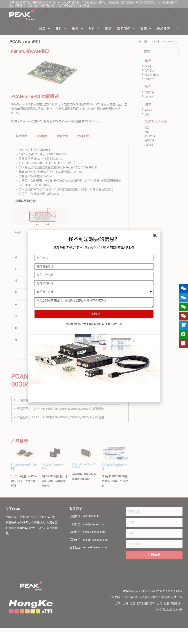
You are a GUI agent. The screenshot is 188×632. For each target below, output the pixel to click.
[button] (155, 234)
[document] (94, 316)
